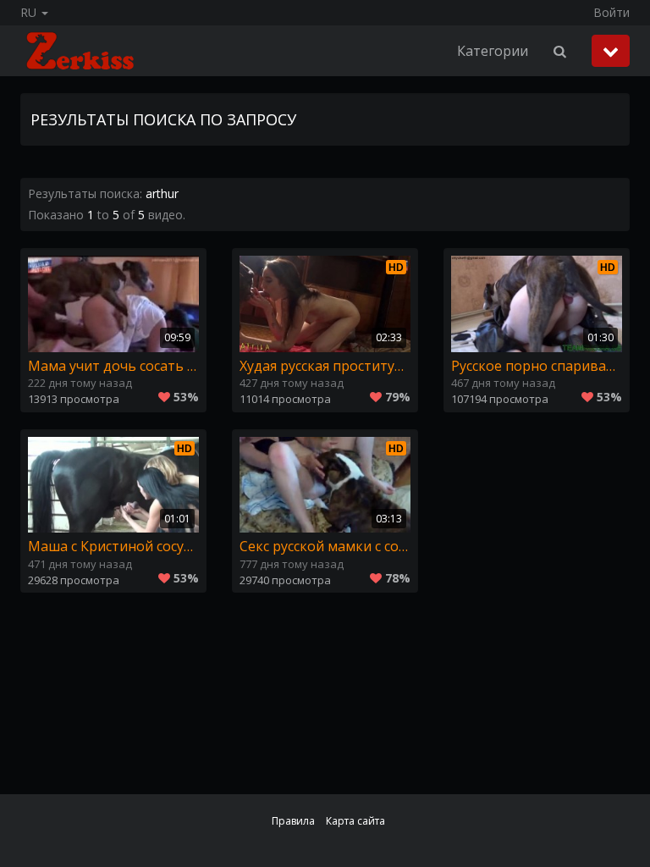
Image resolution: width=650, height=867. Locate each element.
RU (30, 12)
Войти (611, 12)
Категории (492, 50)
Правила (293, 821)
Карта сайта (355, 821)
